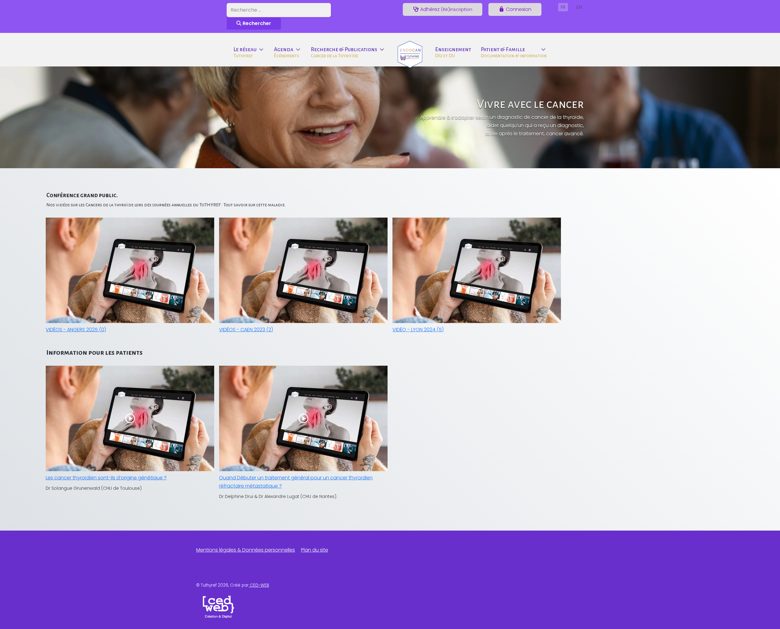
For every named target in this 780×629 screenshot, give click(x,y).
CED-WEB (259, 585)
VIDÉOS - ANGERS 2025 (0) (76, 329)
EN (579, 7)
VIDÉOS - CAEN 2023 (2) (246, 329)
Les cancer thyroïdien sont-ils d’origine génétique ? (106, 477)
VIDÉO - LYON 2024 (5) (418, 329)
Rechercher (256, 23)
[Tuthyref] (410, 52)
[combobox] (279, 10)
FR (563, 7)
